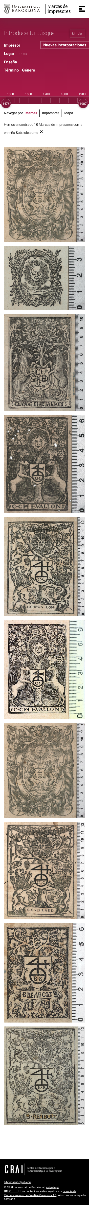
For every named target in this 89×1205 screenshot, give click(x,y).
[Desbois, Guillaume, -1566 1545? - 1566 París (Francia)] (44, 194)
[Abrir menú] (82, 9)
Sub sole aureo (27, 133)
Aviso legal (52, 1187)
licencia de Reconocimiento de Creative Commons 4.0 (40, 1193)
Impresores (50, 113)
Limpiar (77, 33)
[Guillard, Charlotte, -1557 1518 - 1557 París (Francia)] (44, 669)
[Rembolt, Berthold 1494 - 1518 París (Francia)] (44, 972)
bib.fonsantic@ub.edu (17, 1182)
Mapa (68, 113)
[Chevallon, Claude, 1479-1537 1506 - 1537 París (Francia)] (44, 362)
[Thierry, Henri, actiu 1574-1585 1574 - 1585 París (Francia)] (44, 277)
